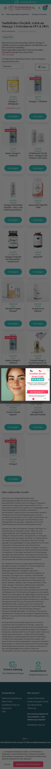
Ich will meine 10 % (37, 392)
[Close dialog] (48, 370)
